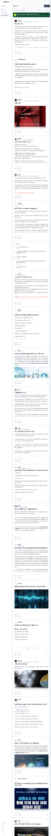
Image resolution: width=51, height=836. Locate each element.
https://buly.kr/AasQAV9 (24, 90)
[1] (15, 383)
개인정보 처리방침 (3, 829)
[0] (15, 54)
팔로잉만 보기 (47, 10)
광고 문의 (2, 830)
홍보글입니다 (16, 62)
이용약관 (2, 828)
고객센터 (2, 827)
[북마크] (47, 53)
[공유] (20, 54)
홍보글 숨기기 (40, 10)
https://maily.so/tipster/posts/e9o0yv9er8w (24, 192)
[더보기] (47, 21)
